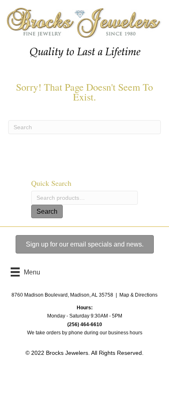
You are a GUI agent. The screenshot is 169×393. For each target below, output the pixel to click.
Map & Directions (138, 295)
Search (47, 211)
